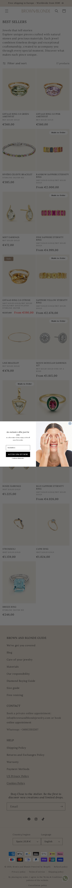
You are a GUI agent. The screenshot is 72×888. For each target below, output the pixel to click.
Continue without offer (18, 458)
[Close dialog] (70, 423)
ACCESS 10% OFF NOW (18, 454)
